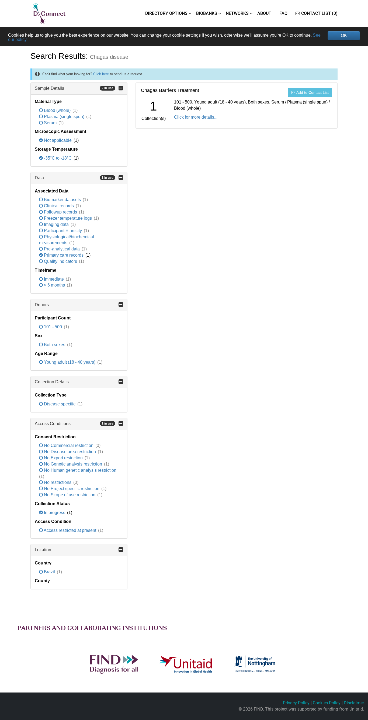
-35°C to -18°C (58, 158)
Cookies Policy (327, 702)
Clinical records (59, 206)
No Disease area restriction (70, 451)
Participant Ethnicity (63, 230)
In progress (54, 512)
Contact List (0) (319, 13)
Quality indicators (60, 261)
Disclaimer (354, 702)
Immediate (54, 279)
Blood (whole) (57, 110)
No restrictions (57, 482)
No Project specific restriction (71, 488)
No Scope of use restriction (69, 494)
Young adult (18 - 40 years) (69, 362)
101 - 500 (53, 327)
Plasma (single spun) (64, 116)
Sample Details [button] (74, 88)
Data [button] (74, 177)
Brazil (49, 572)
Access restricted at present (70, 530)
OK (344, 35)
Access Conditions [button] (74, 423)
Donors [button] (42, 304)
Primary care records (64, 255)
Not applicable (58, 140)
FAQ (283, 13)
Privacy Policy (296, 702)
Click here (101, 74)
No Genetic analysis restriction (73, 464)
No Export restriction (63, 458)
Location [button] (43, 549)
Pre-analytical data (62, 249)
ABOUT (264, 13)
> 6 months (54, 285)
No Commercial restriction (69, 445)
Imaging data (56, 224)
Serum (50, 122)
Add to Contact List (312, 92)
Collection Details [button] (52, 382)
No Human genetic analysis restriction (79, 470)
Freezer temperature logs (68, 218)
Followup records (60, 212)
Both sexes (54, 344)
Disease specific (60, 404)
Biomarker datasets (62, 199)
